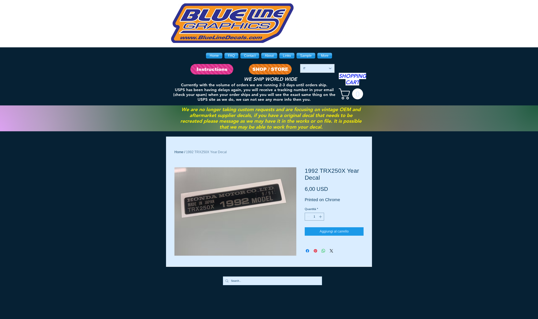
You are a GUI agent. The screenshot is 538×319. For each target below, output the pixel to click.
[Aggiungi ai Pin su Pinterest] (315, 250)
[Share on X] (331, 250)
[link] (352, 93)
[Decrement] (308, 216)
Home (178, 152)
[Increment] (320, 216)
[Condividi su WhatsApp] (323, 250)
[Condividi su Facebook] (307, 250)
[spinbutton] (314, 216)
